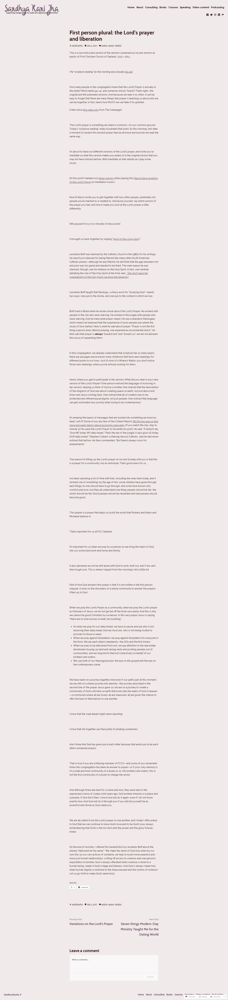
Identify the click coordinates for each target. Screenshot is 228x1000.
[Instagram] (215, 14)
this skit (129, 71)
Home (131, 7)
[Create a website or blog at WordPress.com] (20, 994)
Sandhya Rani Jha (11, 994)
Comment (150, 977)
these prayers (106, 178)
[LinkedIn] (219, 14)
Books (163, 7)
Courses (173, 7)
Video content (200, 7)
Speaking (185, 7)
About (139, 7)
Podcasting (217, 7)
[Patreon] (222, 14)
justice (104, 45)
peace (111, 45)
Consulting (151, 7)
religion (118, 45)
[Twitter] (211, 14)
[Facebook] (207, 14)
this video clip (90, 109)
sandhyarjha (77, 45)
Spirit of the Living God (126, 239)
